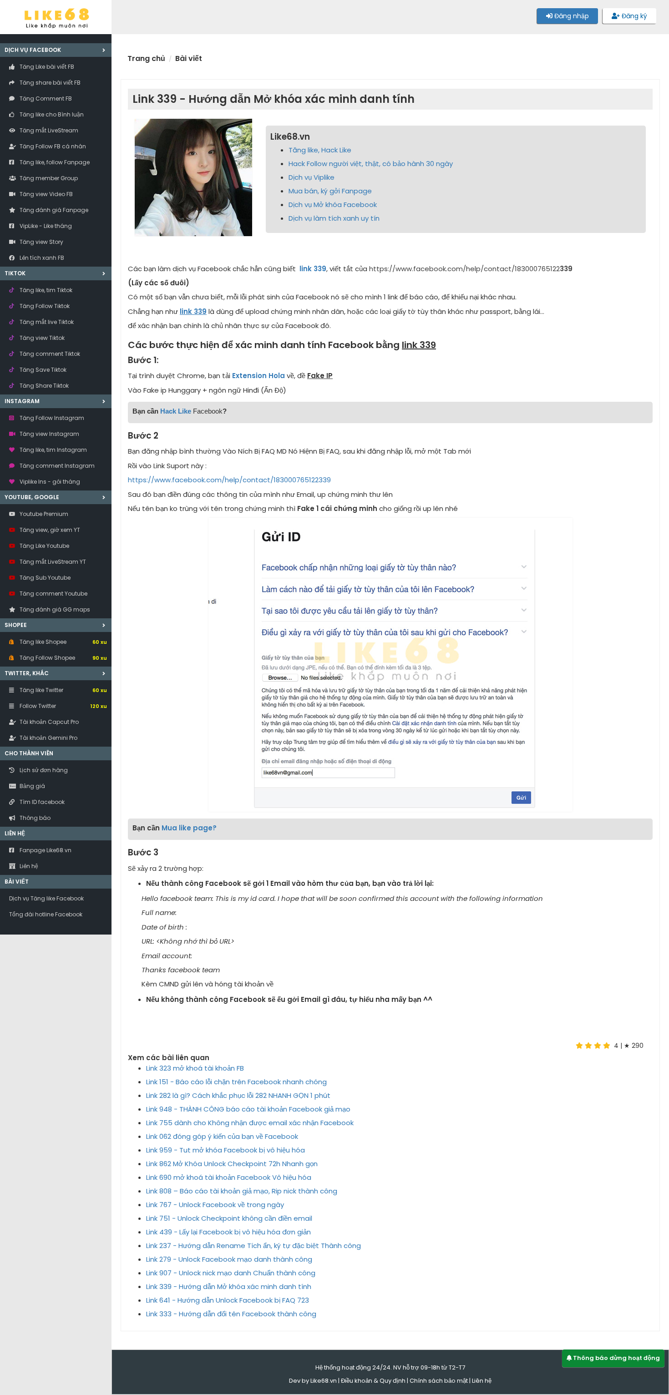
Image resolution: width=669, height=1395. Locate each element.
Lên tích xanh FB (41, 258)
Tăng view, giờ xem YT (49, 530)
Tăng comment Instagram (56, 466)
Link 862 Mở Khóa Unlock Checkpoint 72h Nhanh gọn (232, 1163)
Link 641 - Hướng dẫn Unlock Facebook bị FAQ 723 (227, 1300)
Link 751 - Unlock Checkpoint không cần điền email (229, 1218)
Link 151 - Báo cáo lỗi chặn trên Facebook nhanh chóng (236, 1082)
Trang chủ (146, 58)
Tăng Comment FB (45, 98)
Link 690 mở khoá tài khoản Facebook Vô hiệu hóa (228, 1177)
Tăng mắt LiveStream (48, 130)
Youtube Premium (43, 514)
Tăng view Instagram (48, 434)
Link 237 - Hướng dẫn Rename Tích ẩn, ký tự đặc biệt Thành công (253, 1245)
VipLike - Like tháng (45, 226)
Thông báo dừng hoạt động (616, 1358)
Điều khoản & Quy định (373, 1380)
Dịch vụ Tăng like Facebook (46, 898)
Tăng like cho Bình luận (51, 114)
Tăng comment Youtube (52, 593)
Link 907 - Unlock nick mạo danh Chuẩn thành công (230, 1273)
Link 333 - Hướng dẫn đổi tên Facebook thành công (231, 1314)
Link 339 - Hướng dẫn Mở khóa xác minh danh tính (228, 1286)
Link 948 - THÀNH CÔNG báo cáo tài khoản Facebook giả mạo (248, 1109)
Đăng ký (633, 15)
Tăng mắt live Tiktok (46, 322)
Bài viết (17, 881)
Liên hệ (482, 1380)
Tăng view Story (40, 242)
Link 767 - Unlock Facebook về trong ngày (215, 1204)
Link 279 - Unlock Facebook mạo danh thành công (229, 1259)
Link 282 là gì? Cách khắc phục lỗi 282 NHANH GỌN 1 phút (238, 1095)
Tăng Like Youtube (43, 546)
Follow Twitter (62, 706)
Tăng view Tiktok (41, 338)
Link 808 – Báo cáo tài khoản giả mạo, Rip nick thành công (241, 1191)
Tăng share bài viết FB (49, 82)
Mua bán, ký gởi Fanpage (330, 191)
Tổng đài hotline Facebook (45, 914)
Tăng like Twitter (62, 690)
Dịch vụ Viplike (311, 177)
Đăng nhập (570, 15)
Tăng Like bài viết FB (46, 67)
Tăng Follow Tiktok (44, 306)
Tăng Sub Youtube (44, 577)
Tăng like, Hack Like (320, 150)
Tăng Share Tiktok (43, 385)
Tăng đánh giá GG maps (54, 609)
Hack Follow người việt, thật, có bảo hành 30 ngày (371, 163)
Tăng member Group (48, 178)
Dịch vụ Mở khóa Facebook (333, 204)
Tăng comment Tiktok (49, 354)
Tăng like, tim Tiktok (45, 290)
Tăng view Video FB (45, 194)
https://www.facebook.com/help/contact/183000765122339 (229, 480)
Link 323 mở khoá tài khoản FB (195, 1068)
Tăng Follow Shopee (62, 658)
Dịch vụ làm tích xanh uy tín (334, 218)
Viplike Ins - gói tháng (49, 481)
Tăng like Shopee (62, 642)
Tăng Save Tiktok (42, 370)
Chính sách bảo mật (439, 1380)
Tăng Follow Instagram (51, 418)
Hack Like (175, 411)
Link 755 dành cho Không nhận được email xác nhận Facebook (250, 1122)
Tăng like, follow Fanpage (54, 162)
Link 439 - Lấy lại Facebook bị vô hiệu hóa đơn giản (228, 1232)
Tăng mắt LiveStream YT (52, 562)
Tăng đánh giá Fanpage (53, 210)
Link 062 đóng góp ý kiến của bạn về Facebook (222, 1136)
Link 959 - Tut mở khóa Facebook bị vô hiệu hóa (225, 1150)
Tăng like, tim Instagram (52, 450)
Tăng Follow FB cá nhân (52, 146)
